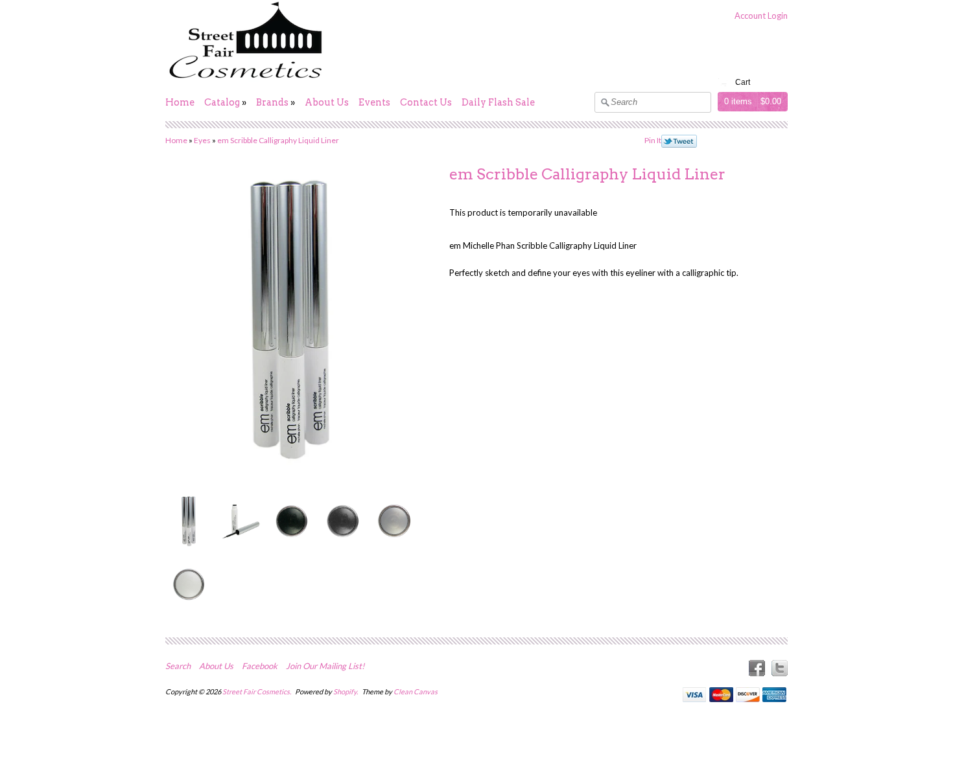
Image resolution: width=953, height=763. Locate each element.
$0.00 (770, 101)
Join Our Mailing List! (325, 666)
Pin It (652, 140)
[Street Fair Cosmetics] (246, 79)
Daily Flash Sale (498, 102)
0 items (738, 101)
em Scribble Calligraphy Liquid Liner (278, 140)
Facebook (259, 666)
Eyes (202, 140)
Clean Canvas (416, 691)
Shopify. (346, 691)
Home (179, 102)
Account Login (761, 15)
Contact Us (426, 102)
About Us (327, 102)
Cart (742, 82)
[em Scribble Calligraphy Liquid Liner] (188, 520)
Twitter (779, 668)
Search (178, 666)
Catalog (222, 102)
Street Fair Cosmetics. (257, 691)
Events (374, 102)
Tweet (679, 141)
